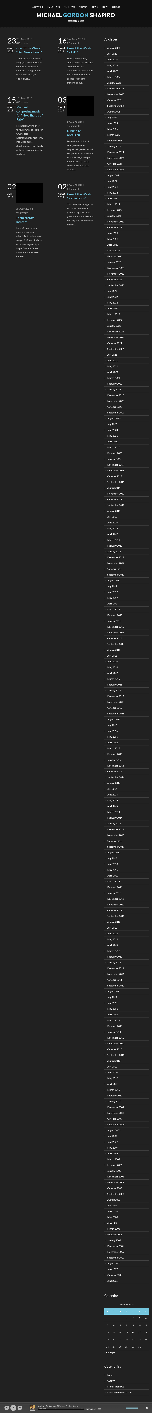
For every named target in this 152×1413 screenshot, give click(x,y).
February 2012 (114, 956)
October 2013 (114, 840)
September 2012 (115, 916)
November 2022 (115, 273)
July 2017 (112, 586)
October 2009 (114, 1118)
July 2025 (112, 117)
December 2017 (115, 557)
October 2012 (114, 910)
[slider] (131, 1407)
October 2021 (114, 343)
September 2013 (115, 846)
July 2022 (112, 291)
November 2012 (115, 904)
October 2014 (114, 771)
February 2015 (114, 754)
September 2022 (115, 285)
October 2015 (114, 707)
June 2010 (112, 1072)
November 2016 (115, 632)
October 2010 (114, 1049)
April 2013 (112, 875)
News (110, 1375)
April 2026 (112, 71)
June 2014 (112, 794)
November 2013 (115, 835)
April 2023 (112, 244)
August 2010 (113, 1060)
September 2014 (115, 777)
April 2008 (112, 1222)
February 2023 (114, 256)
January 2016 (114, 690)
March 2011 (113, 1020)
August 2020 (113, 418)
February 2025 (114, 140)
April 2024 (112, 198)
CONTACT (116, 7)
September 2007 (115, 1257)
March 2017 (113, 609)
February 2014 (114, 817)
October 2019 (114, 476)
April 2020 (112, 441)
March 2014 (113, 811)
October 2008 (114, 1188)
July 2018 (112, 516)
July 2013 (112, 858)
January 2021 (114, 389)
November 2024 (115, 157)
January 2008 (114, 1240)
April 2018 (112, 534)
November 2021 (115, 337)
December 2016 (115, 626)
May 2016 (112, 667)
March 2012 (113, 950)
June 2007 (112, 1269)
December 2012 (115, 898)
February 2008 (114, 1234)
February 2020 (114, 453)
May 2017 (112, 597)
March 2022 (113, 314)
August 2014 (113, 783)
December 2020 (115, 395)
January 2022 (114, 325)
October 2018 (114, 499)
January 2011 (114, 1031)
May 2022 (112, 302)
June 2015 (112, 730)
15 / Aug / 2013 (24, 98)
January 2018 (114, 551)
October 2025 (114, 100)
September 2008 (115, 1193)
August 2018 (113, 510)
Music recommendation (119, 1392)
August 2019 (113, 487)
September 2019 (115, 482)
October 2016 (114, 638)
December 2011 (115, 968)
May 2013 (112, 869)
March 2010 (113, 1089)
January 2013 (114, 892)
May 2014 (112, 800)
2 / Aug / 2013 (23, 208)
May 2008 (112, 1217)
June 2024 (112, 186)
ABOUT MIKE (38, 7)
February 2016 (114, 684)
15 (126, 1332)
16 (133, 1332)
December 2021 (115, 331)
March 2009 (113, 1159)
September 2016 (115, 644)
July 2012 (112, 927)
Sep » (112, 1352)
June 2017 (112, 592)
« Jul (106, 1352)
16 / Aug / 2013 (75, 39)
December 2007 (115, 1246)
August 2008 (113, 1199)
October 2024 (114, 163)
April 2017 (112, 603)
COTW (111, 1380)
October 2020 (114, 406)
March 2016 (113, 678)
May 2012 (112, 939)
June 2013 (112, 864)
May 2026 (112, 65)
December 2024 (115, 152)
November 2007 (115, 1251)
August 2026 (113, 47)
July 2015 (112, 725)
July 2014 (112, 788)
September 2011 (115, 985)
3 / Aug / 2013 (74, 121)
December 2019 (115, 464)
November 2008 (115, 1182)
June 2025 (112, 123)
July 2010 (112, 1066)
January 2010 (114, 1101)
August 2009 (113, 1130)
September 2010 (115, 1055)
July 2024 (112, 181)
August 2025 (113, 111)
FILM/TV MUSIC (54, 7)
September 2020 (115, 412)
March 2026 (113, 76)
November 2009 (115, 1112)
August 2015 (113, 719)
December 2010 (115, 1037)
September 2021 (115, 348)
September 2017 (115, 574)
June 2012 (112, 933)
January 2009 (114, 1170)
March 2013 (113, 881)
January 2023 (114, 262)
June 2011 (112, 1002)
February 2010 (114, 1095)
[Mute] (123, 1408)
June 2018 (112, 522)
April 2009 (112, 1153)
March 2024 (113, 204)
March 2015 (113, 748)
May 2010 (112, 1078)
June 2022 (112, 296)
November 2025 (115, 94)
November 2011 (115, 974)
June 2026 (112, 59)
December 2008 (115, 1176)
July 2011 (112, 997)
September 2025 (115, 105)
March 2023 (113, 250)
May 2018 (112, 528)
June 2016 (112, 661)
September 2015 (115, 713)
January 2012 (114, 962)
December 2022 (115, 267)
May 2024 (112, 192)
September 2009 (115, 1124)
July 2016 (112, 655)
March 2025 (113, 134)
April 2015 (112, 742)
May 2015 (112, 736)
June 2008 (112, 1211)
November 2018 (115, 493)
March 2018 (113, 539)
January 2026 (114, 82)
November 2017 (115, 563)
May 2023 (112, 238)
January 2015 (114, 759)
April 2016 (112, 673)
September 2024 (115, 169)
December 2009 (115, 1107)
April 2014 (112, 806)
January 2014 (114, 823)
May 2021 (112, 366)
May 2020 (112, 435)
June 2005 (112, 1280)
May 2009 (112, 1147)
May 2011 (112, 1008)
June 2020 (112, 429)
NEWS (104, 7)
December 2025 (115, 88)
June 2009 (112, 1141)
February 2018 (114, 545)
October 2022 (114, 279)
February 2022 (114, 319)
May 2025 (112, 128)
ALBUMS (94, 7)
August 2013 (113, 852)
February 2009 (114, 1165)
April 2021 (112, 372)
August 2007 (113, 1263)
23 (133, 1339)
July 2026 (112, 53)
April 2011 (112, 1014)
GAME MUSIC (69, 7)
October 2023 (114, 227)
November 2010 (115, 1043)
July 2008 (112, 1205)
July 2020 (112, 424)
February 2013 (114, 887)
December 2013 (115, 829)
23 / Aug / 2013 (24, 39)
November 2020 (115, 401)
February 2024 (114, 210)
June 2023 (112, 233)
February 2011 (114, 1026)
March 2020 (113, 447)
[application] (76, 1408)
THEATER (83, 7)
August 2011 (113, 991)
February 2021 (114, 383)
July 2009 (112, 1136)
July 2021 (112, 354)
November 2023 (115, 221)
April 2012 (112, 945)
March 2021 (113, 377)
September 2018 (115, 505)
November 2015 (115, 701)
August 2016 (113, 649)
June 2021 (112, 360)
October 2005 (114, 1274)
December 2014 (115, 765)
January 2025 (114, 146)
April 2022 (112, 308)
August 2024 (113, 175)
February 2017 (114, 615)
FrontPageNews (115, 1386)
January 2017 (114, 620)
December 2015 (115, 696)
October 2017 (114, 568)
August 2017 (113, 580)
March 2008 (113, 1228)
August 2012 (113, 921)
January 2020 (114, 458)
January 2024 (114, 215)
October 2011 (114, 979)
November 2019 (115, 470)
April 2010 (112, 1083)
